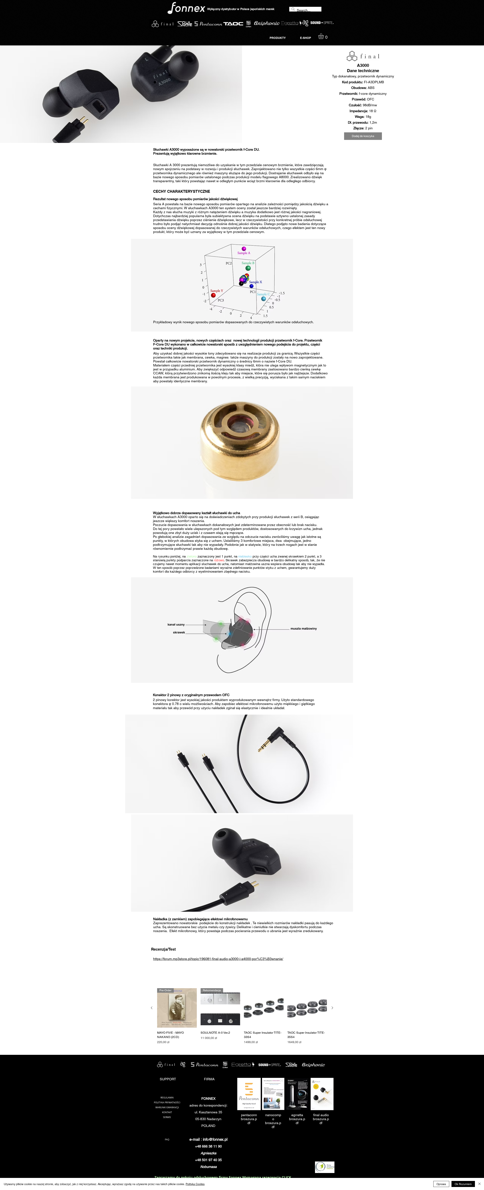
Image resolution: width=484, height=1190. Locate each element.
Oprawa (441, 1184)
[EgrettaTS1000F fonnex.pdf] (297, 1094)
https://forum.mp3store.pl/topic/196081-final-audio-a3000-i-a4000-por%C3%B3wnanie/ (218, 959)
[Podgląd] (264, 1008)
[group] (242, 1016)
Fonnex (235, 1177)
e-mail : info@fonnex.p (208, 1139)
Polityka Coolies (195, 1184)
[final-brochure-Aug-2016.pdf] (321, 1094)
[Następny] (332, 1008)
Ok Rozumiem (463, 1184)
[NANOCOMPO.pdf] (273, 1094)
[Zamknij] (479, 1184)
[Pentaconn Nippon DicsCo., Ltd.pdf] (249, 1094)
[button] (324, 36)
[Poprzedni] (151, 1008)
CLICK (286, 1177)
